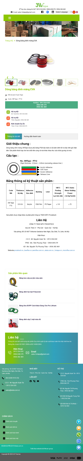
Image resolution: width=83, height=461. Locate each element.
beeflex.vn (28, 250)
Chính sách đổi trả (11, 427)
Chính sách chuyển (12, 421)
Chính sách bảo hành (12, 433)
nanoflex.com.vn (38, 250)
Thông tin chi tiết (13, 136)
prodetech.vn (18, 250)
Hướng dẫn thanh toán (32, 136)
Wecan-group (48, 448)
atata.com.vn (49, 250)
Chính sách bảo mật (12, 438)
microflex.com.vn (69, 250)
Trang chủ (9, 41)
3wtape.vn (58, 250)
